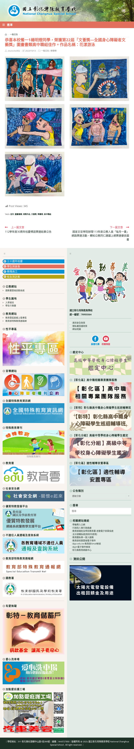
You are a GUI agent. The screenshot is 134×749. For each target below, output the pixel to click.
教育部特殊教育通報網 (16, 320)
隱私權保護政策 (79, 325)
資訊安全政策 (78, 322)
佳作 (12, 214)
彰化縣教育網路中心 (82, 549)
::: (4, 253)
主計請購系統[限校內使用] (84, 534)
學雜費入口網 (78, 524)
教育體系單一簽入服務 (83, 537)
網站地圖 (76, 329)
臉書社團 (95, 344)
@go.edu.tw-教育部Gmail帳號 (86, 543)
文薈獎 (34, 214)
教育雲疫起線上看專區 (16, 317)
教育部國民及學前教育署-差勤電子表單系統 (92, 530)
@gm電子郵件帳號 (81, 546)
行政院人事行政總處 (82, 527)
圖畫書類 (18, 214)
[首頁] (6, 34)
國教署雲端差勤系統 (15, 290)
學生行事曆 (10, 305)
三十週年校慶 (15, 261)
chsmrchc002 (14, 50)
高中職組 (47, 214)
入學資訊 (9, 302)
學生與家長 (13, 266)
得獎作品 (26, 214)
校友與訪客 (13, 276)
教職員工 (12, 271)
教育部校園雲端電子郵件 (84, 540)
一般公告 (45, 50)
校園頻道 (106, 344)
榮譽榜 (54, 50)
